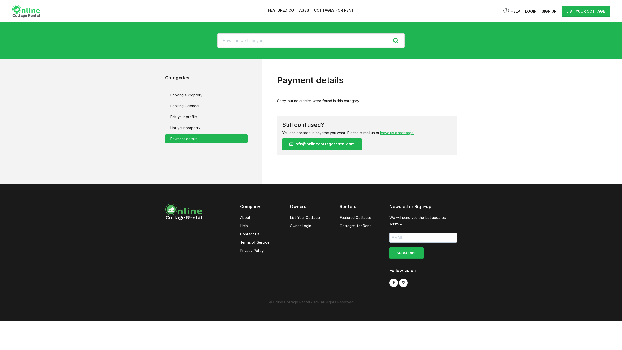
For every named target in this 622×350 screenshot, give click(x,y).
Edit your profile (183, 116)
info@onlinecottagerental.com (324, 143)
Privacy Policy (252, 250)
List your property (185, 127)
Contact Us (249, 234)
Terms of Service (254, 242)
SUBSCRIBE (406, 253)
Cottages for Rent (334, 10)
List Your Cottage (305, 217)
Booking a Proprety (186, 95)
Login (531, 11)
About (245, 217)
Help (515, 11)
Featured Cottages (288, 10)
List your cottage (585, 11)
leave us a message (397, 133)
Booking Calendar (184, 106)
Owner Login (300, 225)
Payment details (183, 138)
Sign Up (549, 11)
